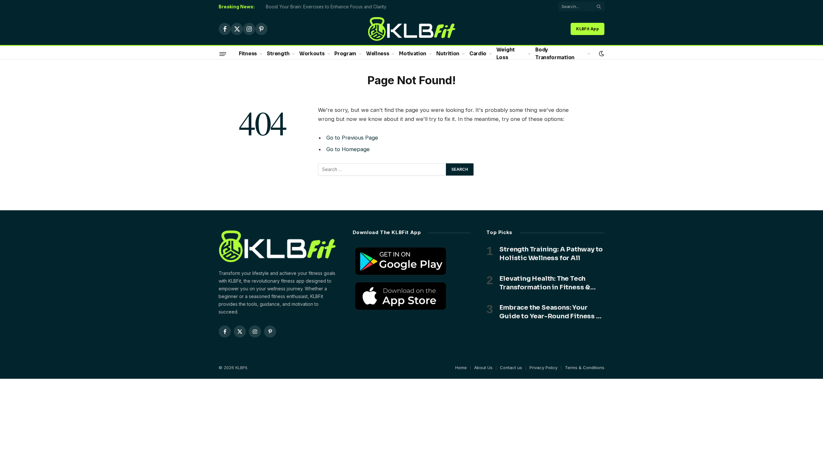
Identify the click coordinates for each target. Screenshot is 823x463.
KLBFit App (587, 28)
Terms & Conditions (584, 367)
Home (461, 367)
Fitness (248, 53)
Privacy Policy (543, 367)
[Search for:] (382, 169)
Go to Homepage (348, 149)
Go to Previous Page (352, 137)
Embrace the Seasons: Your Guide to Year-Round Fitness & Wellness (550, 312)
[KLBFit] (411, 29)
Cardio (477, 53)
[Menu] (223, 53)
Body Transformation (554, 53)
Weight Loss (505, 53)
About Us (483, 367)
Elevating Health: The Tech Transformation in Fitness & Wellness (544, 283)
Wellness (377, 53)
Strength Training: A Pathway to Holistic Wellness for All (551, 253)
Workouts (312, 53)
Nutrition (447, 53)
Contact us (511, 367)
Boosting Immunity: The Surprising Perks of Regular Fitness (328, 6)
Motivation (412, 53)
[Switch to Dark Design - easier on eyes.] (600, 54)
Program (345, 53)
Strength (278, 53)
